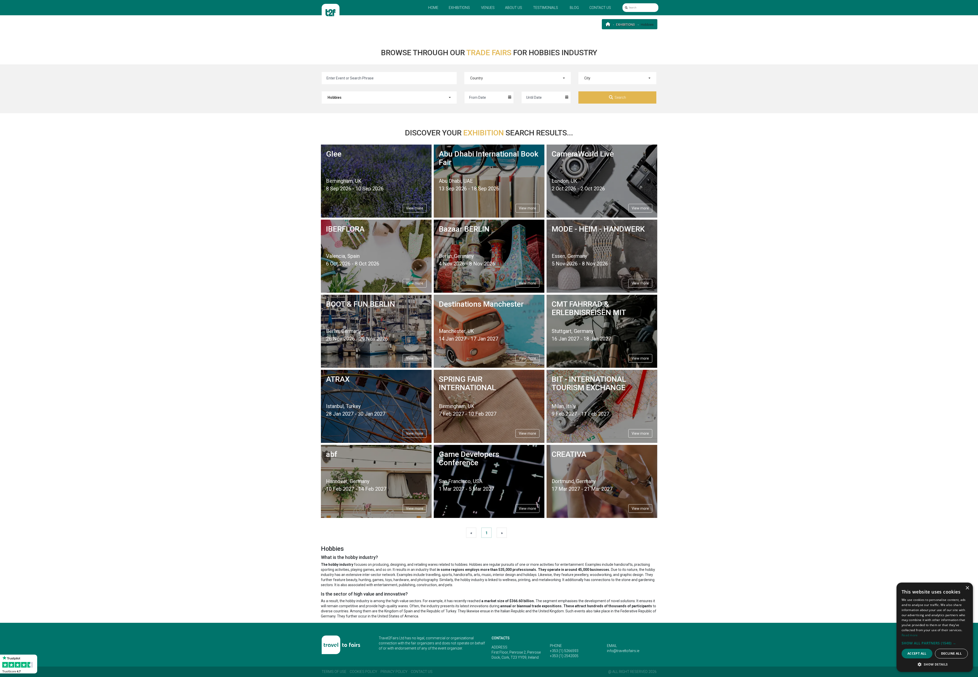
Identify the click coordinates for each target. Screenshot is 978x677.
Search (620, 97)
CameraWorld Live (583, 153)
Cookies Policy (363, 672)
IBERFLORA (345, 228)
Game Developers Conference (469, 458)
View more (414, 208)
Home (433, 8)
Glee (334, 153)
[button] (935, 643)
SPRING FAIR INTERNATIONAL (467, 383)
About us (513, 8)
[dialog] (934, 627)
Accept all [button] (917, 653)
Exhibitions (459, 8)
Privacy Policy (394, 672)
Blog (574, 8)
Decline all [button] (951, 653)
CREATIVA (569, 454)
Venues (488, 8)
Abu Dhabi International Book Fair (488, 158)
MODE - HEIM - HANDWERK (598, 228)
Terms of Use (334, 672)
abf (331, 454)
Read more (910, 635)
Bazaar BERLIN (464, 228)
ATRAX (338, 379)
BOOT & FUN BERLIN (360, 304)
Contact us (600, 8)
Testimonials (545, 8)
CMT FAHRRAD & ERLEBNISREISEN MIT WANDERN (589, 312)
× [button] (967, 588)
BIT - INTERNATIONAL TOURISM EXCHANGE (589, 383)
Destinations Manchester (481, 304)
